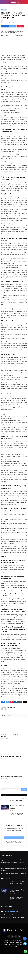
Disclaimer (7, 944)
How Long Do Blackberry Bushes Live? (11, 756)
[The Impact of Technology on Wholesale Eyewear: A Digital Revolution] (5, 807)
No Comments (5, 22)
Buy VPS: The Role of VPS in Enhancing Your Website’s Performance (16, 815)
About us (11, 940)
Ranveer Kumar (8, 20)
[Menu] (2, 2)
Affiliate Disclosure (9, 942)
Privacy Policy (13, 842)
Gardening (4, 9)
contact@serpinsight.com (11, 911)
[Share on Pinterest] (20, 26)
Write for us (14, 946)
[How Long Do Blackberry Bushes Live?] (14, 748)
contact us (18, 940)
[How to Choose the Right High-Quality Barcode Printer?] (5, 800)
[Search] (26, 2)
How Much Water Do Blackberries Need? (12, 776)
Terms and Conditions (16, 944)
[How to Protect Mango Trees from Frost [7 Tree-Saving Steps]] (14, 44)
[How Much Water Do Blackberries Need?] (14, 768)
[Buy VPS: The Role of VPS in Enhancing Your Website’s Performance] (5, 815)
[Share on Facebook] (5, 26)
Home (6, 940)
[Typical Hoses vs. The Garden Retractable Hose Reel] (14, 726)
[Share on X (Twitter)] (12, 26)
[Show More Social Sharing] (25, 26)
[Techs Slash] (14, 2)
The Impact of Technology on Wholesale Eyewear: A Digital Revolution (17, 807)
